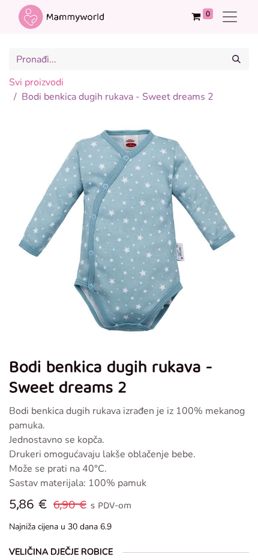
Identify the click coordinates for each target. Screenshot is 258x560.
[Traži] (236, 59)
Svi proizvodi (36, 82)
